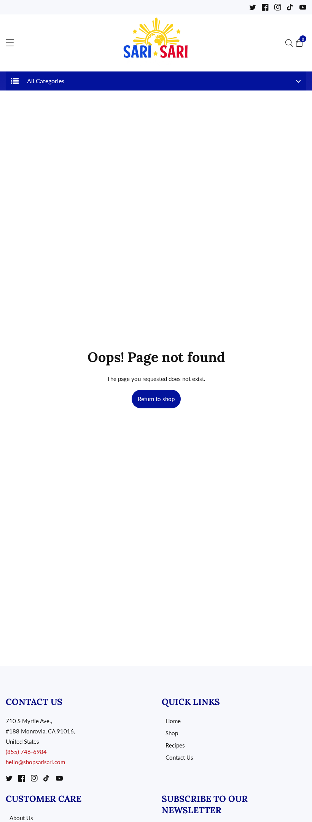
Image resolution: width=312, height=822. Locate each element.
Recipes (175, 745)
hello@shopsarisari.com (35, 762)
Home (173, 720)
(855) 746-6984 (26, 751)
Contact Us (179, 757)
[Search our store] (290, 43)
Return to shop (156, 398)
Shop (172, 733)
